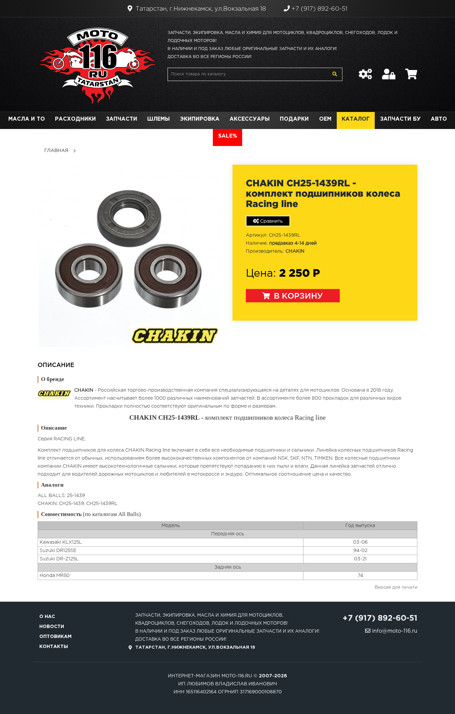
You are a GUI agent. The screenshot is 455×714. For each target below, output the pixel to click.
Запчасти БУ (400, 119)
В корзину (297, 296)
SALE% (227, 136)
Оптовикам (55, 637)
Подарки (294, 119)
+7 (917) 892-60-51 (318, 9)
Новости (51, 627)
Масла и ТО (26, 119)
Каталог (356, 119)
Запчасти (121, 119)
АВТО (439, 119)
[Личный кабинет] (388, 70)
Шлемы (158, 119)
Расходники (75, 119)
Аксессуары (249, 119)
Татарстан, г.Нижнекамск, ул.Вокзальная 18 (200, 9)
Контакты (53, 647)
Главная (56, 151)
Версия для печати (396, 587)
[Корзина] (411, 70)
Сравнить (271, 221)
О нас (47, 617)
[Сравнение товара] (365, 70)
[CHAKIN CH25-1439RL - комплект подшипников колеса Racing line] (130, 255)
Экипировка (200, 119)
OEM (325, 119)
